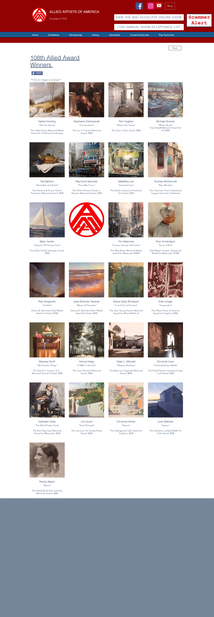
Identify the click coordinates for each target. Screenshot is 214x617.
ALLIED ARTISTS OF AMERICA (74, 12)
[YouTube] (159, 6)
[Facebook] (139, 6)
